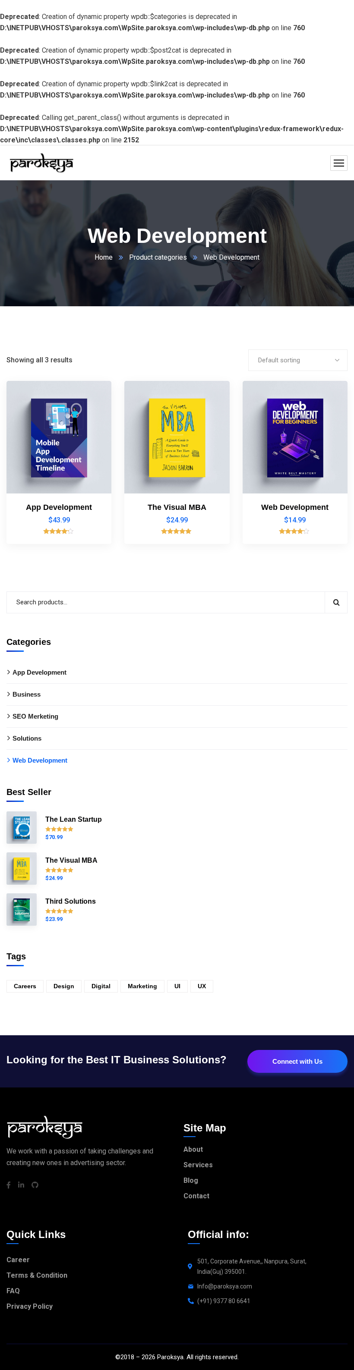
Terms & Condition (36, 1275)
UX (202, 986)
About (193, 1149)
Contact (196, 1196)
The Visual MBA (177, 507)
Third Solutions (70, 901)
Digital (101, 986)
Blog (190, 1180)
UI (177, 986)
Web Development (295, 507)
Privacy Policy (29, 1306)
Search (336, 602)
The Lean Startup (73, 819)
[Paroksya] (41, 163)
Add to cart (90, 398)
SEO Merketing (35, 716)
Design (64, 986)
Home (104, 257)
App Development (59, 507)
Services (198, 1165)
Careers (25, 986)
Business (27, 694)
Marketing (142, 986)
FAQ (13, 1291)
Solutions (27, 738)
